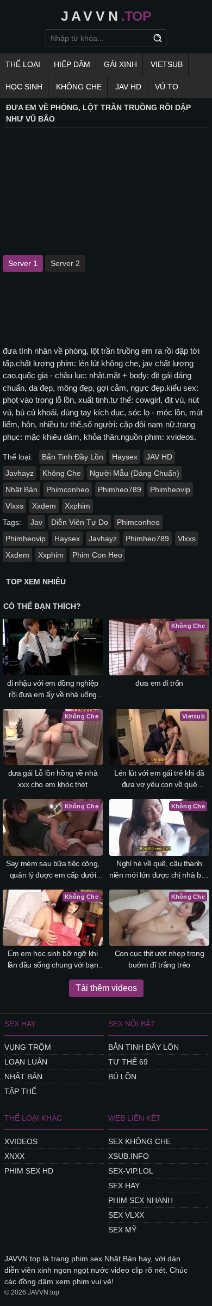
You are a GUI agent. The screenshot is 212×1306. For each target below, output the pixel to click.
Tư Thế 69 (128, 1061)
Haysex (125, 456)
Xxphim (77, 505)
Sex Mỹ (122, 1229)
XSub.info (128, 1156)
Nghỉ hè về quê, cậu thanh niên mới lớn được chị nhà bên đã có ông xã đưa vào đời (159, 870)
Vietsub (167, 64)
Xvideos (21, 1141)
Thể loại (22, 64)
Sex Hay (124, 1185)
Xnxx (14, 1156)
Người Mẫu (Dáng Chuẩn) (134, 473)
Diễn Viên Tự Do (79, 522)
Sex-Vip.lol (130, 1170)
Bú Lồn (122, 1076)
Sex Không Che (139, 1141)
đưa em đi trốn (159, 683)
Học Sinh (23, 86)
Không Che (79, 86)
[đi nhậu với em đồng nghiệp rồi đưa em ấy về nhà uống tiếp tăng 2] (53, 647)
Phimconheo (67, 489)
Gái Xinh (120, 64)
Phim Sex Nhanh (140, 1200)
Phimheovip (170, 489)
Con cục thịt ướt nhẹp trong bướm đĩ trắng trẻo (159, 959)
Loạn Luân (25, 1061)
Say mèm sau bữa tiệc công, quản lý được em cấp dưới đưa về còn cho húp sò (52, 870)
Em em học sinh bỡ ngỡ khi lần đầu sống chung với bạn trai (53, 960)
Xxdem (44, 505)
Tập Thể (20, 1091)
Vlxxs (14, 505)
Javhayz (19, 473)
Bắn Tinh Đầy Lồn (72, 456)
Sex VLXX (126, 1215)
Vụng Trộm (27, 1047)
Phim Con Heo (97, 555)
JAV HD (128, 86)
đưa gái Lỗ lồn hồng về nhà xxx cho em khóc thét (53, 779)
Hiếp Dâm (72, 64)
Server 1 (23, 263)
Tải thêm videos (106, 988)
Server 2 (65, 263)
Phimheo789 (119, 489)
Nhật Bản (21, 489)
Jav (36, 522)
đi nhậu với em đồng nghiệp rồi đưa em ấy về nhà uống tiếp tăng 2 (52, 689)
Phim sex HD (28, 1170)
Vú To (166, 86)
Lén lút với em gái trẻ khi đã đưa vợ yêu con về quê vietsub (159, 779)
